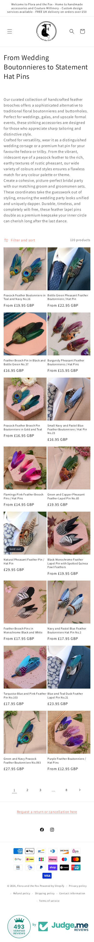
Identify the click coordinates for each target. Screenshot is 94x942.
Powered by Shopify (52, 886)
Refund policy (21, 893)
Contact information (72, 893)
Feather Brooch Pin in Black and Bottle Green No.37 (25, 362)
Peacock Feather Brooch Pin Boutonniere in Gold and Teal (23, 427)
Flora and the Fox (28, 886)
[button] (9, 31)
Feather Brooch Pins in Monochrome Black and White (23, 630)
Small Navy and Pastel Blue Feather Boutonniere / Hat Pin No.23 (67, 429)
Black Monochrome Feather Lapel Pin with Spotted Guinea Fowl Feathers (67, 563)
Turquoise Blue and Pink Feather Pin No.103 (25, 695)
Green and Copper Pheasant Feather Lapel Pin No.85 (66, 496)
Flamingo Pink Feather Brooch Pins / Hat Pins (23, 496)
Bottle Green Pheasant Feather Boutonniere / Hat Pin (67, 297)
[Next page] (79, 790)
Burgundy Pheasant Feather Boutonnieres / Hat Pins (65, 362)
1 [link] (14, 790)
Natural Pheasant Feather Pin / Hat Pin (24, 561)
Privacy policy (78, 886)
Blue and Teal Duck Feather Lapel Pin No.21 (65, 695)
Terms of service (49, 900)
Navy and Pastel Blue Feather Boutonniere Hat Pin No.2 (66, 630)
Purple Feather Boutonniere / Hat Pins (66, 760)
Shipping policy (45, 893)
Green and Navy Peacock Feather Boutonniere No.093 (22, 760)
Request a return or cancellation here (47, 811)
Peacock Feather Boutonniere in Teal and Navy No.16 (25, 297)
